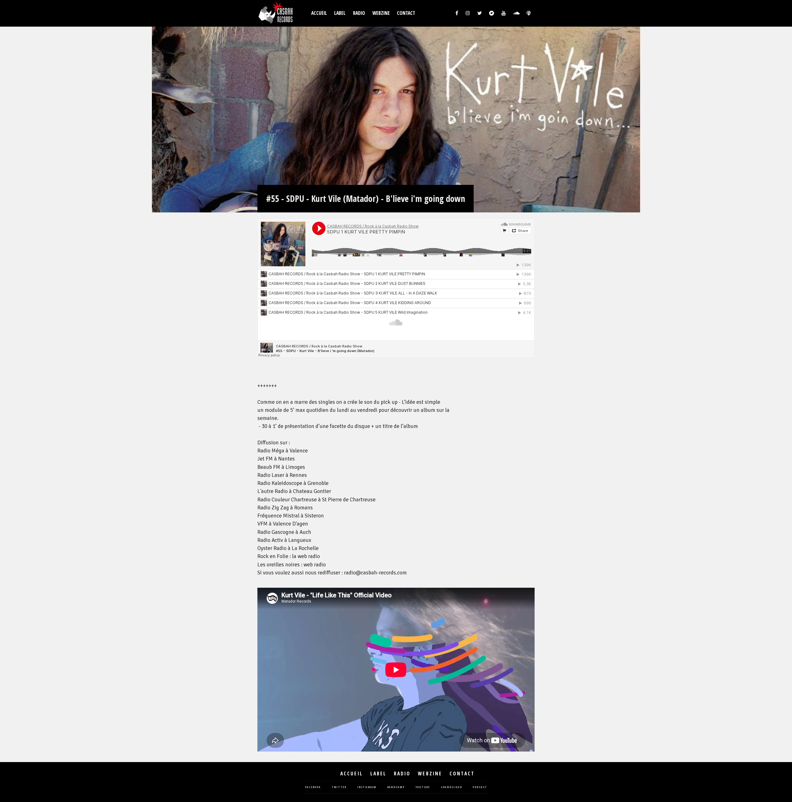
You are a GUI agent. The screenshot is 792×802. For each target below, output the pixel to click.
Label (340, 13)
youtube (422, 787)
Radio (359, 13)
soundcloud (451, 787)
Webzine (381, 13)
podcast (480, 787)
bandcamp (396, 787)
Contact (406, 13)
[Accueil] (276, 13)
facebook (313, 787)
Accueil (319, 13)
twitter (339, 787)
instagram (367, 787)
